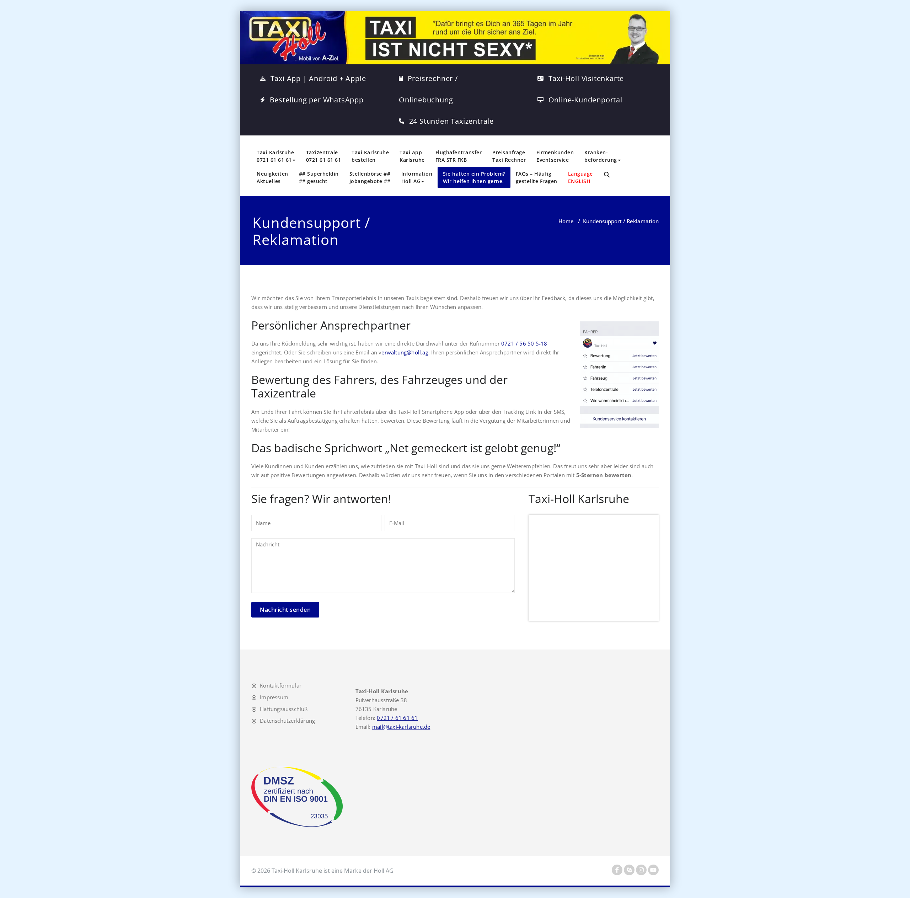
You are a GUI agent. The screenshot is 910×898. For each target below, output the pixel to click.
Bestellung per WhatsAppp (317, 100)
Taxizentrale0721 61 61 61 (323, 156)
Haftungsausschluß (283, 708)
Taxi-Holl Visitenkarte (586, 78)
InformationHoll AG (417, 177)
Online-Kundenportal (585, 100)
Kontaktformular (280, 685)
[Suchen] (607, 175)
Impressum (274, 697)
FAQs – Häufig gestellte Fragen (536, 177)
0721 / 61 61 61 (397, 717)
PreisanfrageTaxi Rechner (509, 156)
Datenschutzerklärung (287, 720)
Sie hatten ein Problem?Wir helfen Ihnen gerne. (474, 177)
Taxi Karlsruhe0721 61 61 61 (275, 156)
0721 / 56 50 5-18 (524, 343)
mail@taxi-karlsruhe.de (401, 726)
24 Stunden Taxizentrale (451, 121)
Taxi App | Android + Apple (318, 78)
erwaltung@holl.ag (404, 352)
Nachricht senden (285, 610)
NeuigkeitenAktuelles (272, 177)
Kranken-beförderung (600, 156)
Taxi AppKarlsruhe (412, 156)
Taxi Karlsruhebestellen (370, 156)
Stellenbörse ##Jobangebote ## (370, 177)
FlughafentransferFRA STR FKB (458, 156)
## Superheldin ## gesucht (319, 177)
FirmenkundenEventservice (555, 156)
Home (566, 221)
